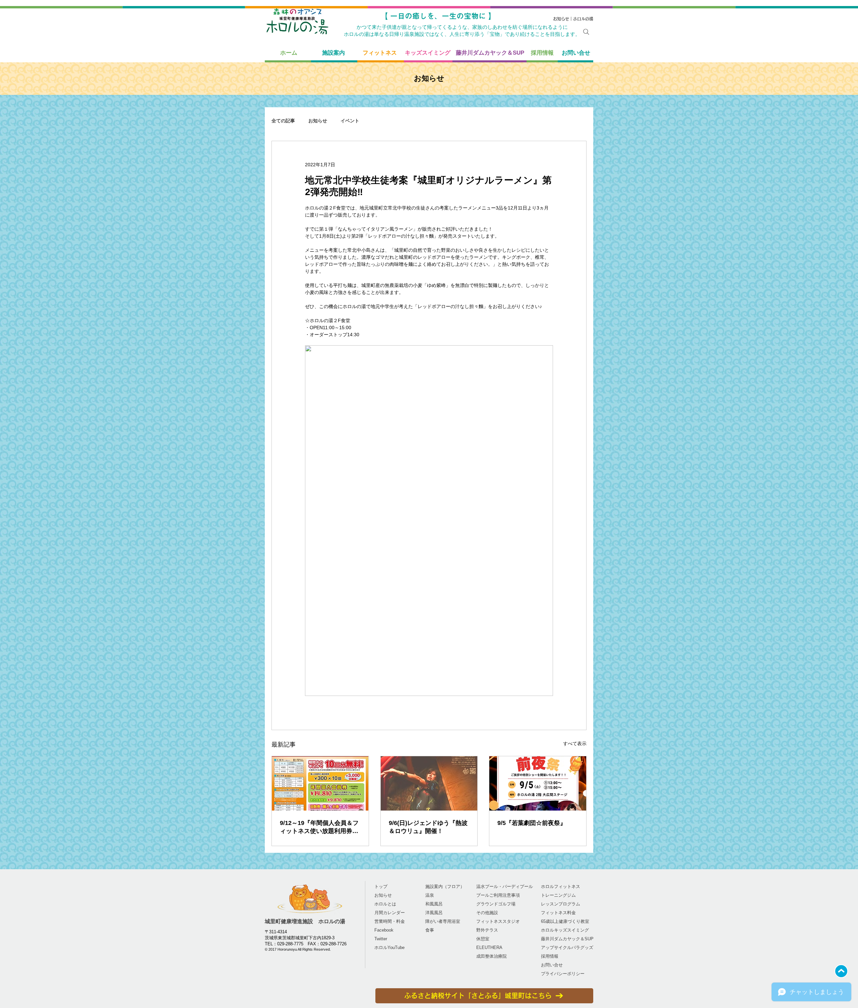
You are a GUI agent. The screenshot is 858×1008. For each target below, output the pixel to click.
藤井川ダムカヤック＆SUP (567, 938)
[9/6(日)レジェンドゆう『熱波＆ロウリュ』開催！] (429, 783)
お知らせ (317, 120)
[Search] (586, 32)
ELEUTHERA (489, 947)
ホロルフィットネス (560, 886)
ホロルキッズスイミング (565, 930)
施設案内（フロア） (445, 886)
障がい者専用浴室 (442, 921)
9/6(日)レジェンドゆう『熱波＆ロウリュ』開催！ (428, 827)
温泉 (429, 895)
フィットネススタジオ (498, 921)
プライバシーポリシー (563, 973)
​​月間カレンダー (389, 912)
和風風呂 (434, 903)
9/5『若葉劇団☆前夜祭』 (531, 823)
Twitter (380, 938)
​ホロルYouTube (389, 947)
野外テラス (487, 930)
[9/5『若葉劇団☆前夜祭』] (537, 783)
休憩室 (482, 938)
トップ (380, 886)
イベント (350, 120)
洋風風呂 (434, 912)
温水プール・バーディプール (504, 886)
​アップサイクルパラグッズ (567, 947)
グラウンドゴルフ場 (495, 903)
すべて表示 (575, 743)
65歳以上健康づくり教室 (565, 921)
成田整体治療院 (491, 956)
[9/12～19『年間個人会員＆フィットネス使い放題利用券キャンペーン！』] (320, 783)
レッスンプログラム (560, 903)
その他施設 (487, 912)
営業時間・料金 (389, 921)
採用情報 (549, 956)
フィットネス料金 (558, 912)
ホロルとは (385, 903)
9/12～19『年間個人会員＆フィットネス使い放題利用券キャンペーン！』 (319, 827)
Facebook (383, 930)
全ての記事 (283, 120)
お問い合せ (552, 964)
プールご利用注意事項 (498, 895)
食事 (429, 930)
